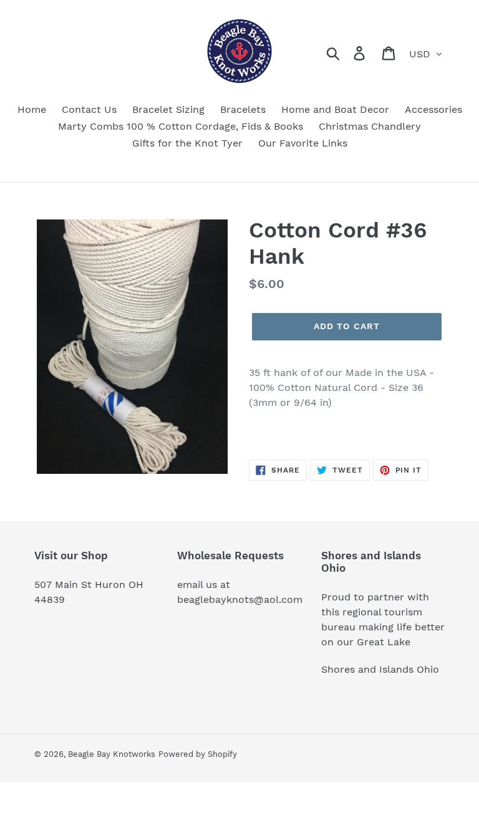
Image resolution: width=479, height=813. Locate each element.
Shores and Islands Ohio (380, 669)
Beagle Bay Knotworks (111, 754)
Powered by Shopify (197, 754)
